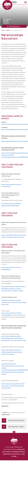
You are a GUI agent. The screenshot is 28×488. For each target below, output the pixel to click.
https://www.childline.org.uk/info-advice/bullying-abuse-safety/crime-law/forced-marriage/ (12, 352)
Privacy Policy (16, 454)
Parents (8, 30)
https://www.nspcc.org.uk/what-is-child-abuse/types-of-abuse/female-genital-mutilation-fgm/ (13, 386)
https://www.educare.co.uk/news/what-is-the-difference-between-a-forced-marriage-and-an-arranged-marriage (13, 289)
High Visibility (7, 454)
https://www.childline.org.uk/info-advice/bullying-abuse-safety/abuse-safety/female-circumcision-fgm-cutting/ (13, 338)
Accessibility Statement (18, 451)
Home (2, 30)
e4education (21, 449)
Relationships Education (16, 30)
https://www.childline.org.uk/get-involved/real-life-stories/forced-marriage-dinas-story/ (14, 302)
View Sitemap (6, 451)
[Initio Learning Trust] (14, 2)
